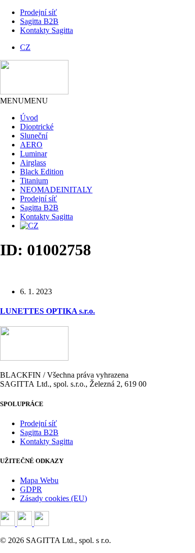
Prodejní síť (38, 12)
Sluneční (34, 135)
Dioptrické (37, 126)
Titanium (34, 180)
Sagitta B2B (39, 21)
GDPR (31, 489)
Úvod (29, 117)
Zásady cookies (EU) (53, 498)
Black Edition (42, 171)
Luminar (33, 153)
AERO (31, 144)
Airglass (33, 162)
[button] (24, 100)
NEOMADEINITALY (56, 189)
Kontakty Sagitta (46, 30)
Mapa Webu (39, 480)
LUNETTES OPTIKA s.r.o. (47, 311)
